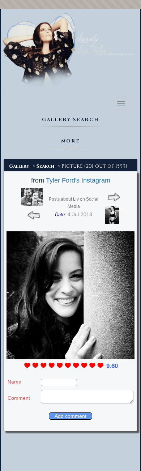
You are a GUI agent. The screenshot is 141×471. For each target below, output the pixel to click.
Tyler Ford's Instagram (78, 180)
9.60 (112, 366)
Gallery (19, 166)
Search (45, 166)
